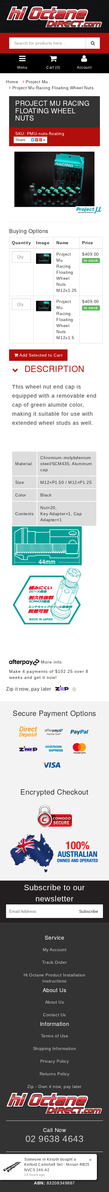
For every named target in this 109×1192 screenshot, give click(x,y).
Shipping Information (54, 1048)
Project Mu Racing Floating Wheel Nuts (53, 87)
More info (50, 662)
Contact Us (54, 1014)
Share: (21, 140)
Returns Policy (55, 1073)
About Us (54, 1002)
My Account (55, 949)
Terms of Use (54, 1035)
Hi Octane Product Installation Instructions (55, 978)
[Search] (93, 43)
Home (12, 81)
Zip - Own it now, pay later (54, 1086)
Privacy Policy (54, 1061)
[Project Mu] (88, 210)
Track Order (54, 962)
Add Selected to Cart (40, 355)
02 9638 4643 (54, 1139)
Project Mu (37, 81)
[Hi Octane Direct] (54, 16)
